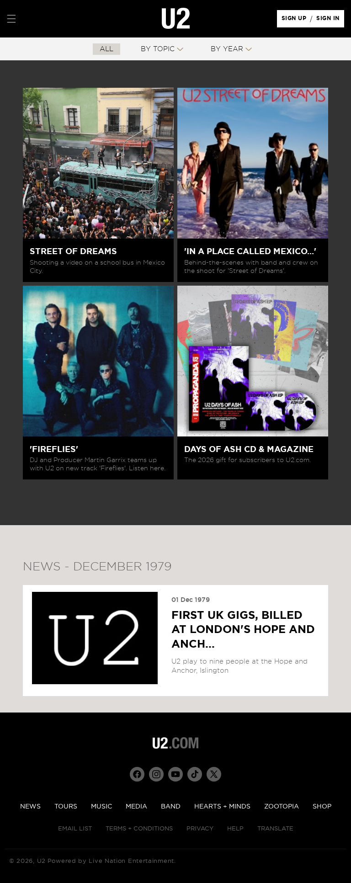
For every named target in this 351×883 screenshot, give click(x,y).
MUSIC (101, 806)
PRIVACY (199, 829)
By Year (227, 49)
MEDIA (136, 806)
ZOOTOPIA (281, 806)
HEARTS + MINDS (222, 806)
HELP (235, 829)
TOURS (65, 806)
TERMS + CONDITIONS (139, 829)
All (106, 49)
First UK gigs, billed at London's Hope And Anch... (243, 629)
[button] (11, 19)
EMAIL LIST (75, 829)
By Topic (158, 49)
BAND (171, 806)
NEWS (30, 806)
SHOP (322, 806)
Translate (275, 829)
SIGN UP (295, 21)
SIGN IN (330, 21)
